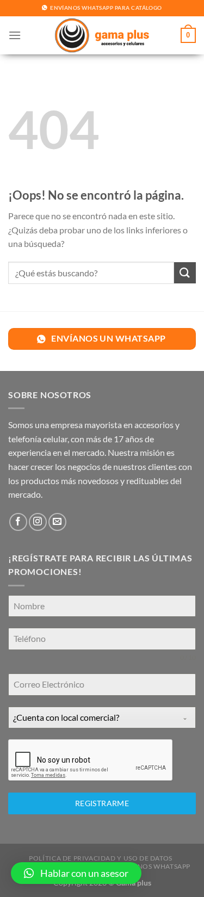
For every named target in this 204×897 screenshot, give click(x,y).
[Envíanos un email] (57, 522)
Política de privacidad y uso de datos (100, 858)
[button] (76, 873)
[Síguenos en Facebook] (18, 522)
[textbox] (92, 717)
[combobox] (102, 717)
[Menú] (14, 35)
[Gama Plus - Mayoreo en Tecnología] (102, 35)
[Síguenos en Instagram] (38, 522)
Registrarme (102, 803)
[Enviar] (185, 272)
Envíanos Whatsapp (153, 866)
